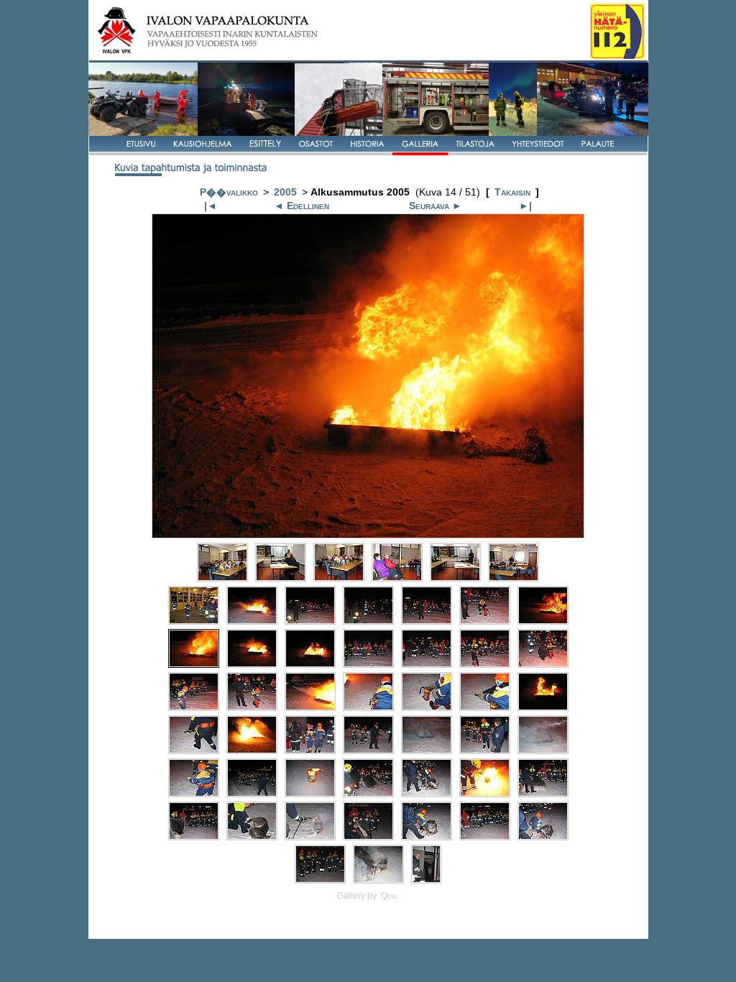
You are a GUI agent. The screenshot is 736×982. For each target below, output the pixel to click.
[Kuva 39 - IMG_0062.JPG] (426, 793)
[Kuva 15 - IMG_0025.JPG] (252, 663)
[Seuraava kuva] (368, 534)
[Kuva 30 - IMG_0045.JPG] (310, 750)
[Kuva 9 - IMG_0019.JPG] (310, 620)
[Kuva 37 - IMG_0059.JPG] (310, 793)
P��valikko (229, 192)
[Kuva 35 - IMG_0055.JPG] (193, 793)
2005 (285, 192)
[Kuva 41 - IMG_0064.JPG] (543, 793)
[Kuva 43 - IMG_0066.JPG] (252, 836)
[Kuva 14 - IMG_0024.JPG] (193, 663)
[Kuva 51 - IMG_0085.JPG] (426, 879)
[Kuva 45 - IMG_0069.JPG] (368, 836)
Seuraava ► (435, 206)
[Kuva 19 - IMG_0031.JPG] (484, 663)
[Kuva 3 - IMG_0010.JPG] (339, 577)
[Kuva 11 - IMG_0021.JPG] (426, 620)
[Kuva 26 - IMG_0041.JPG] (484, 707)
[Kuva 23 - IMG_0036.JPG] (310, 707)
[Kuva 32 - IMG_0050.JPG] (426, 750)
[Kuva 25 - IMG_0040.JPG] (426, 707)
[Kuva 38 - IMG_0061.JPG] (368, 793)
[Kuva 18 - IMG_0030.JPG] (426, 663)
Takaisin (512, 192)
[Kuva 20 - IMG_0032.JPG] (543, 663)
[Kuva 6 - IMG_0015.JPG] (513, 577)
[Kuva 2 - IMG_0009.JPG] (280, 577)
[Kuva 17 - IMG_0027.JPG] (368, 663)
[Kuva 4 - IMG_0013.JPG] (397, 577)
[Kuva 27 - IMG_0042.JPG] (543, 707)
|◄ (210, 206)
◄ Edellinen (301, 206)
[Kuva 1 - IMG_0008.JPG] (222, 577)
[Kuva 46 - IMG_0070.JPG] (426, 836)
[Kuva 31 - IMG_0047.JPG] (368, 750)
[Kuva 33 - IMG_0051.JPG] (484, 750)
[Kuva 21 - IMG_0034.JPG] (193, 707)
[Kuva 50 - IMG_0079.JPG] (378, 879)
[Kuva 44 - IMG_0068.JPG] (310, 836)
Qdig (389, 896)
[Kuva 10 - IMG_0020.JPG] (368, 620)
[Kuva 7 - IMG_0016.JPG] (193, 620)
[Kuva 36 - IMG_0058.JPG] (252, 793)
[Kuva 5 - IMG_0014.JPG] (455, 577)
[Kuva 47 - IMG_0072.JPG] (484, 836)
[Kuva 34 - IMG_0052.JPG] (543, 750)
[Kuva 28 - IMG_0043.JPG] (193, 750)
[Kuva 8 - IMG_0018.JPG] (252, 620)
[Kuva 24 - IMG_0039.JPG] (368, 707)
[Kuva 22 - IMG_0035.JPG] (252, 707)
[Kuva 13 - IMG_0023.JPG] (543, 620)
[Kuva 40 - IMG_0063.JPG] (484, 793)
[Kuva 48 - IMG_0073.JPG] (543, 836)
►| (525, 206)
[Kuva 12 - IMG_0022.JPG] (484, 620)
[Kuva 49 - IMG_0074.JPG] (320, 879)
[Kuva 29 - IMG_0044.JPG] (252, 750)
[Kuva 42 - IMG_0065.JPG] (193, 836)
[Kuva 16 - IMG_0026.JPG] (310, 663)
